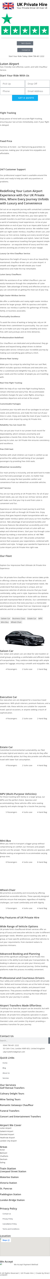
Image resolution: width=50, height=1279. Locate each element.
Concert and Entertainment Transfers (20, 1116)
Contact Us (7, 1214)
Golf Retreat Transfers (12, 1087)
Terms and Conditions (11, 1229)
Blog (4, 1068)
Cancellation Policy (10, 1224)
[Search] (49, 1040)
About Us (6, 1073)
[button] (25, 38)
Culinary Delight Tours (12, 1093)
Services (6, 1078)
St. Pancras (6, 1188)
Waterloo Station (9, 1177)
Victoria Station (8, 1182)
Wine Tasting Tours (10, 1099)
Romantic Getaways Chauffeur (16, 1105)
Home (5, 1063)
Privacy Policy (8, 1219)
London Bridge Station (12, 1200)
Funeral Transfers (9, 1110)
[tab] (5, 618)
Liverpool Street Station (13, 1171)
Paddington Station (10, 1194)
